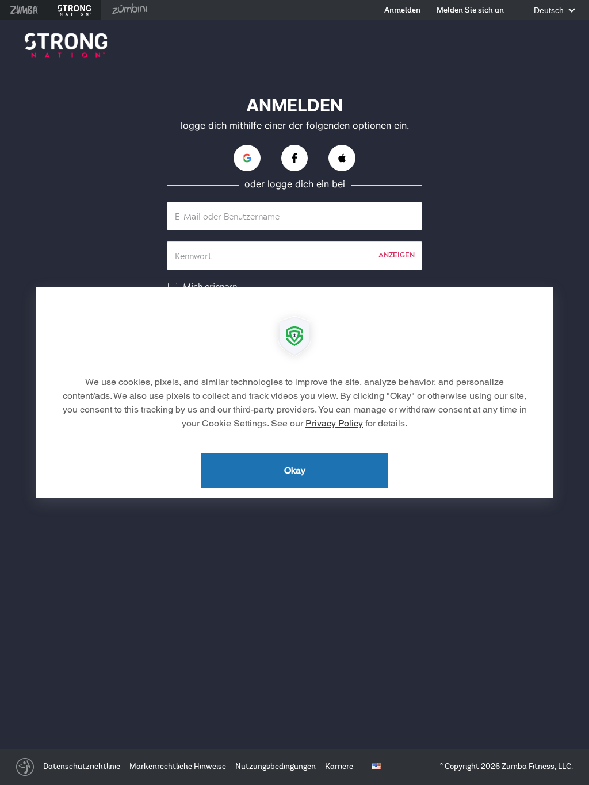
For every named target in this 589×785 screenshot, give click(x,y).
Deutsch (550, 10)
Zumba (24, 10)
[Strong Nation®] (66, 46)
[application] (294, 392)
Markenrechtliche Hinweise (177, 766)
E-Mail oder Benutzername (227, 217)
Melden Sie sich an (470, 10)
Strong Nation (74, 10)
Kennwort (193, 257)
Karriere (339, 766)
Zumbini (130, 10)
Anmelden (402, 10)
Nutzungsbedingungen (275, 766)
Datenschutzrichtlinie (81, 766)
